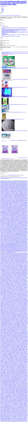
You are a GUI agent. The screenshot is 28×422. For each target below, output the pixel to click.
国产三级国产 (5, 209)
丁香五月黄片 (3, 224)
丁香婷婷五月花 (6, 233)
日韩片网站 (25, 214)
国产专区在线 (18, 191)
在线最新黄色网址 (21, 290)
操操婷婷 (10, 297)
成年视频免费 (22, 367)
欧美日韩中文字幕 (17, 267)
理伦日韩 (23, 201)
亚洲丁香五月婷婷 (5, 323)
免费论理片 (18, 325)
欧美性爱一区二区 (8, 199)
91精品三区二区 (14, 232)
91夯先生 (3, 328)
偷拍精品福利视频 (14, 214)
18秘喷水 (24, 381)
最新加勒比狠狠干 (10, 230)
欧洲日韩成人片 (7, 214)
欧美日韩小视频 (19, 188)
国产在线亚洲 (12, 268)
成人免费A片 (10, 261)
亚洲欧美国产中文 (6, 364)
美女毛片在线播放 (13, 317)
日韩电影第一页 (16, 371)
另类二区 (18, 384)
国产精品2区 (15, 276)
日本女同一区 (13, 297)
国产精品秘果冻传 (3, 274)
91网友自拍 (25, 369)
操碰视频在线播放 (14, 261)
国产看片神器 (6, 187)
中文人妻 (20, 331)
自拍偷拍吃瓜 (22, 285)
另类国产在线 (16, 218)
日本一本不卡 (19, 291)
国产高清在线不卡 (23, 197)
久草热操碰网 (6, 256)
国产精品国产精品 (11, 213)
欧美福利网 (25, 375)
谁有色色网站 (11, 285)
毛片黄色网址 (16, 358)
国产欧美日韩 (25, 256)
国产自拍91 (21, 212)
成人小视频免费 (17, 308)
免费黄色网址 (12, 227)
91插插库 (11, 189)
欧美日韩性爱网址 (14, 376)
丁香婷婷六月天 (22, 327)
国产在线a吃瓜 (10, 364)
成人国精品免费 (22, 387)
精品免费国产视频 (23, 284)
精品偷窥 (20, 338)
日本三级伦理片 (5, 309)
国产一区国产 (10, 192)
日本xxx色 (1, 189)
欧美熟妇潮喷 (13, 345)
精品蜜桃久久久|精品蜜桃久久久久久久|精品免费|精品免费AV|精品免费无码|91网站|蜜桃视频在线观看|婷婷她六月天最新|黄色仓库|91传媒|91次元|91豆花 (14, 251)
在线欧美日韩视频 (22, 272)
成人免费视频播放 (6, 225)
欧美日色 (2, 369)
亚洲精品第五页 (2, 356)
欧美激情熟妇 (5, 345)
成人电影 (1, 348)
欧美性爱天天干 (8, 183)
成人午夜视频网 (18, 393)
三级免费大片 (3, 327)
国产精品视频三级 (3, 307)
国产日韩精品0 (8, 325)
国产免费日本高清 (25, 345)
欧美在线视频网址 (6, 346)
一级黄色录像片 (4, 289)
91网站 (21, 199)
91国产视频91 (21, 361)
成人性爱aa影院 (21, 189)
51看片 (23, 202)
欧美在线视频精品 (18, 272)
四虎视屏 (26, 393)
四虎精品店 (22, 274)
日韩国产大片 (3, 376)
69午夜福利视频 (18, 184)
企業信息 (3, 10)
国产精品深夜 (19, 307)
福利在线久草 (20, 202)
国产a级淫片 (12, 363)
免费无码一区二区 (8, 290)
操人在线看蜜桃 (2, 351)
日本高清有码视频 (21, 260)
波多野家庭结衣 (13, 330)
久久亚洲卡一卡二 (17, 192)
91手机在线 (9, 333)
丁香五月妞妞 (21, 346)
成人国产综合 (23, 291)
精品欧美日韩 (15, 191)
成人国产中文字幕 (10, 394)
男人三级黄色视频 (8, 292)
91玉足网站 (13, 225)
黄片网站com (13, 353)
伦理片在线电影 (24, 266)
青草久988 (4, 334)
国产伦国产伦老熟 (9, 219)
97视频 (8, 382)
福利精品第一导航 (11, 388)
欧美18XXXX (24, 181)
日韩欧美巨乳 (4, 201)
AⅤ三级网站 (16, 295)
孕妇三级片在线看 (5, 363)
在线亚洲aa (20, 232)
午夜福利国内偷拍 (11, 339)
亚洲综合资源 (24, 362)
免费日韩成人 (7, 259)
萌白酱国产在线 (23, 225)
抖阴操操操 (23, 390)
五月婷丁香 (9, 299)
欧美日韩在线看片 (4, 321)
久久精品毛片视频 (8, 372)
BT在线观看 (10, 214)
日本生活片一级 (20, 218)
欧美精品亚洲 (22, 394)
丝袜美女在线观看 (11, 362)
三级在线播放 (21, 364)
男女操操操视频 (5, 361)
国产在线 (22, 256)
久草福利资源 (7, 348)
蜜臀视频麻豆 (2, 206)
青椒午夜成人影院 (4, 284)
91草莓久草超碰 (2, 256)
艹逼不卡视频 (18, 204)
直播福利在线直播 (14, 273)
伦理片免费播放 (21, 312)
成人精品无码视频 (8, 289)
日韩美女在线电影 (21, 359)
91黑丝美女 (20, 192)
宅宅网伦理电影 (6, 277)
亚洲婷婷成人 (16, 210)
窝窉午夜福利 (13, 182)
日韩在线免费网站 (15, 187)
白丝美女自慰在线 (8, 379)
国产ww (25, 297)
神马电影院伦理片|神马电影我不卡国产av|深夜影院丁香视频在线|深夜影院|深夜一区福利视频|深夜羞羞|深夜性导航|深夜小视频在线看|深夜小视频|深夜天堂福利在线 (14, 247)
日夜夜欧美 (16, 338)
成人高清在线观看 (4, 312)
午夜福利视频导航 (5, 196)
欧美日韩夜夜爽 (12, 255)
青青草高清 (13, 271)
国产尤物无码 (4, 374)
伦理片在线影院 (4, 379)
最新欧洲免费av (16, 349)
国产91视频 (3, 272)
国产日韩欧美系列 (25, 191)
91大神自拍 (9, 202)
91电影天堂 (23, 368)
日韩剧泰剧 (23, 350)
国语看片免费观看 (5, 182)
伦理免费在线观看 (3, 259)
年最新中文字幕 (16, 357)
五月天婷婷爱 (17, 372)
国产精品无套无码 (24, 315)
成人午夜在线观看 (24, 302)
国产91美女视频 (2, 230)
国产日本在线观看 (4, 188)
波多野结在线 (6, 384)
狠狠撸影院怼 (18, 212)
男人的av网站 (10, 294)
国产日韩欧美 (25, 233)
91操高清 (4, 300)
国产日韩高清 (7, 334)
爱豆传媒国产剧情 (20, 371)
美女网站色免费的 (13, 318)
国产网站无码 (24, 215)
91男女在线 (8, 196)
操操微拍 (1, 291)
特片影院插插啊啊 (19, 376)
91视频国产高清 (21, 279)
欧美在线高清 (19, 349)
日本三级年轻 (21, 385)
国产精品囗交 (11, 310)
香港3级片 (13, 332)
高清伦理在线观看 (5, 266)
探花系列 (2, 393)
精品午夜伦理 (15, 289)
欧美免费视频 (7, 274)
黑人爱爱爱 (23, 205)
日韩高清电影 (24, 317)
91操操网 (15, 231)
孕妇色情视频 (8, 358)
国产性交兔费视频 (5, 219)
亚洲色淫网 (12, 357)
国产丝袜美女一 (12, 210)
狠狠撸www (12, 220)
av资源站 (22, 326)
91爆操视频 (8, 276)
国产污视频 (22, 369)
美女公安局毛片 (25, 363)
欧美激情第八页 (11, 204)
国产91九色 (18, 268)
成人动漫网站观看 (24, 269)
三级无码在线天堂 (8, 321)
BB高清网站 (5, 227)
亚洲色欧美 (22, 294)
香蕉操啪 (9, 272)
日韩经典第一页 (23, 338)
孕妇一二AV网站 (14, 322)
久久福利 (10, 303)
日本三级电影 (7, 297)
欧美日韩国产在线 (17, 354)
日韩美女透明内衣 (18, 214)
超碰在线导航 (9, 308)
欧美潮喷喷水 (4, 372)
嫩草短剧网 (10, 195)
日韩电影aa (12, 223)
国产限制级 (16, 255)
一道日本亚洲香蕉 (8, 295)
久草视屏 (22, 259)
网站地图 (8, 178)
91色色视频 (8, 201)
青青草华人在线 (24, 339)
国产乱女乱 (3, 187)
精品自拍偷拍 (12, 352)
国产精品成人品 (10, 194)
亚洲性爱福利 (23, 231)
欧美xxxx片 (19, 213)
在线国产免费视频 (8, 284)
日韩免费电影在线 (13, 296)
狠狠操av (26, 350)
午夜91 (9, 369)
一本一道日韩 (10, 282)
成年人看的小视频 (5, 299)
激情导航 (4, 377)
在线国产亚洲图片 (5, 279)
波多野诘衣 (9, 389)
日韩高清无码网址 (16, 356)
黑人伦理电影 (11, 197)
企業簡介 (3, 8)
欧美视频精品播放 (5, 380)
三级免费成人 (20, 356)
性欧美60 (19, 369)
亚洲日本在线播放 (14, 194)
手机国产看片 (9, 296)
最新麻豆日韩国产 (17, 336)
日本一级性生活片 (5, 228)
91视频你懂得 (18, 261)
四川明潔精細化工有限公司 (3, 6)
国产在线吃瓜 (18, 194)
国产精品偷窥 (15, 366)
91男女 (19, 363)
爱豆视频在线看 (22, 389)
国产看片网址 (4, 290)
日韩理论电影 (25, 287)
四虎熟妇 (24, 227)
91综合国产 (20, 225)
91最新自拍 (8, 335)
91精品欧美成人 (12, 278)
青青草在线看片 (16, 359)
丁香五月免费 (25, 286)
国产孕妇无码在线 (21, 321)
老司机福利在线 (8, 260)
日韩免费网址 (13, 207)
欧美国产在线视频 (4, 295)
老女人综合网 (19, 304)
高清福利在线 (8, 278)
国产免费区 (4, 304)
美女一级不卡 (13, 338)
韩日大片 (19, 313)
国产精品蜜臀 (20, 186)
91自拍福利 (6, 223)
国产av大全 (20, 308)
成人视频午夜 (10, 350)
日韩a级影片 (5, 232)
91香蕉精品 (17, 232)
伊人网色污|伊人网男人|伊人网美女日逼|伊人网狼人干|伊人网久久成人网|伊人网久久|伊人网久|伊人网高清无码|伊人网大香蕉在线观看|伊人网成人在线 (13, 241)
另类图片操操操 (17, 345)
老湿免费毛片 (12, 304)
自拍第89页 (18, 328)
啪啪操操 (15, 386)
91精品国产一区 (4, 390)
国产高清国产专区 (9, 376)
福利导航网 (17, 219)
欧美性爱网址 (3, 261)
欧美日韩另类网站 (25, 344)
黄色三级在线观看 (13, 202)
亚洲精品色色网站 (23, 331)
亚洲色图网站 (2, 346)
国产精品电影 (5, 206)
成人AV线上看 (24, 207)
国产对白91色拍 (20, 352)
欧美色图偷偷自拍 (16, 220)
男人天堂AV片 (26, 372)
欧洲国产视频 (23, 289)
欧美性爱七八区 (10, 286)
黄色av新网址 (17, 303)
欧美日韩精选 (7, 285)
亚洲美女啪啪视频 (24, 304)
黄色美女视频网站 (13, 269)
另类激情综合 (24, 364)
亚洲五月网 (2, 389)
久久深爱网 (26, 367)
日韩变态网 (5, 366)
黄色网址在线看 (14, 314)
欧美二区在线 (23, 305)
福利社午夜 (19, 219)
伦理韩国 (12, 199)
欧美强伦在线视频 (7, 305)
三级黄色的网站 (17, 287)
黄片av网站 (12, 343)
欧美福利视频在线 (13, 272)
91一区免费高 (14, 195)
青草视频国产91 (11, 340)
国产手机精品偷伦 (6, 369)
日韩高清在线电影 (22, 336)
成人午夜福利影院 (10, 266)
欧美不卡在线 (18, 274)
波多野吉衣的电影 (11, 281)
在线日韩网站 (12, 349)
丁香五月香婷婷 (12, 368)
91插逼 (25, 223)
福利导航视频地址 (18, 277)
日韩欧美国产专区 (14, 230)
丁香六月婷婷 (22, 196)
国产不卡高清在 (11, 184)
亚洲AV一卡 (19, 281)
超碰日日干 (21, 191)
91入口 (24, 268)
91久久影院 (11, 315)
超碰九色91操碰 (3, 222)
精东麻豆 (15, 392)
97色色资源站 (2, 194)
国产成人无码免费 (20, 205)
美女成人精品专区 (5, 393)
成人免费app (4, 278)
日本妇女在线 (20, 357)
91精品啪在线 (3, 350)
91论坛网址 (4, 255)
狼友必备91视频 (24, 182)
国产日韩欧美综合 (15, 213)
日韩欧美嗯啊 (8, 232)
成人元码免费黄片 (11, 188)
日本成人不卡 (18, 389)
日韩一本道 (15, 361)
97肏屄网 (15, 181)
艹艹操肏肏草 (3, 297)
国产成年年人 (15, 223)
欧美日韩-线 (12, 380)
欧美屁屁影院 (17, 189)
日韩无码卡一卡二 (22, 375)
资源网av (11, 232)
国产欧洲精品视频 (17, 381)
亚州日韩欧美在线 (6, 332)
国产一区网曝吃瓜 (6, 356)
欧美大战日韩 (12, 228)
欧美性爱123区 (20, 380)
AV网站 (19, 343)
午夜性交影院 (8, 317)
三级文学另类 (8, 352)
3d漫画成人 (7, 186)
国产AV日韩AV (14, 189)
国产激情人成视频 (11, 186)
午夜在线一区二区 (17, 318)
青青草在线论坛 (10, 273)
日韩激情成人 (13, 217)
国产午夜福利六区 (5, 294)
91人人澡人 (3, 385)
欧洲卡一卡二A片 (17, 292)
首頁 (2, 7)
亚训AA (15, 259)
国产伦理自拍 (21, 328)
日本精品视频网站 (7, 344)
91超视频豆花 (15, 258)
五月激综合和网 (18, 341)
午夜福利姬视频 (14, 382)
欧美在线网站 (7, 340)
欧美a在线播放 (12, 300)
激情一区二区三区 (18, 296)
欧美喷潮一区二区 (18, 351)
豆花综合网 (5, 349)
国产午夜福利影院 (14, 385)
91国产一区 (14, 341)
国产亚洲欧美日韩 (19, 350)
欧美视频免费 (20, 200)
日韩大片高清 (16, 217)
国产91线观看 (23, 352)
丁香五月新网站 (7, 224)
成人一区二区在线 (5, 341)
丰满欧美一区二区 (2, 214)
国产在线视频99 (22, 277)
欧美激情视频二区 (22, 318)
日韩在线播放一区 (6, 362)
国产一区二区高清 (17, 344)
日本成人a (22, 351)
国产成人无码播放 (6, 389)
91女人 (24, 195)
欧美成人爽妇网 (8, 253)
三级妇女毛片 (21, 344)
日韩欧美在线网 (2, 204)
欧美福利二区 (13, 292)
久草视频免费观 (15, 388)
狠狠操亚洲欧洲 (12, 218)
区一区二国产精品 (13, 290)
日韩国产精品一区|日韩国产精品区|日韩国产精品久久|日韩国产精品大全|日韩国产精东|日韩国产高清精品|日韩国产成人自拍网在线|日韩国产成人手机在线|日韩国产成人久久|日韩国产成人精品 (14, 237)
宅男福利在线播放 (10, 353)
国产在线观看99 (23, 348)
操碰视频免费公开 (13, 389)
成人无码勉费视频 (23, 307)
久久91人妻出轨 (24, 377)
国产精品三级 (21, 207)
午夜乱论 (13, 361)
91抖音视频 (15, 325)
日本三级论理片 (5, 331)
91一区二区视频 (10, 309)
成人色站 (13, 231)
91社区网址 (21, 363)
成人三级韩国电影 (6, 215)
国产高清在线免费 (7, 313)
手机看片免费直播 (22, 254)
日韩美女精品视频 (6, 192)
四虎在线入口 (19, 258)
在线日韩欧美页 (22, 393)
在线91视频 (10, 382)
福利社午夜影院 (10, 361)
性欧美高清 (8, 197)
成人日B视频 (11, 224)
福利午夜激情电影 (22, 261)
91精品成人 (16, 321)
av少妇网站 (18, 199)
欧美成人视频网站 (21, 303)
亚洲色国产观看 (11, 384)
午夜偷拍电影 (10, 256)
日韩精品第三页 (4, 268)
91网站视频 (19, 367)
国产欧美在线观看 (8, 304)
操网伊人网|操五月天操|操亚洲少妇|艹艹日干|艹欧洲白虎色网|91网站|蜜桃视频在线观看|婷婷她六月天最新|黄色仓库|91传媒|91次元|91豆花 (14, 244)
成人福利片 (15, 333)
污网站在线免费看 (8, 254)
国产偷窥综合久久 (21, 253)
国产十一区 (24, 264)
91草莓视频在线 (23, 258)
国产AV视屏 (20, 220)
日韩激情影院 (19, 282)
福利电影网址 (15, 281)
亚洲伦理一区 (6, 286)
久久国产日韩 (9, 343)
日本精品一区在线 (8, 336)
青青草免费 (9, 327)
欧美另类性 (6, 263)
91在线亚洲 (24, 379)
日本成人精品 (9, 370)
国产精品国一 (4, 371)
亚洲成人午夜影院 (17, 182)
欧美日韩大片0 (23, 281)
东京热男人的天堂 (11, 263)
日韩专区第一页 (9, 217)
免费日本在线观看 (17, 297)
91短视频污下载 (5, 273)
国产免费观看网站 (11, 191)
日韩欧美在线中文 (23, 278)
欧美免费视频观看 (10, 323)
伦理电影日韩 (16, 343)
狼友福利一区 (7, 282)
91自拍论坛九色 (9, 375)
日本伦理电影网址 (18, 285)
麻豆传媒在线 (16, 380)
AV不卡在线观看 (5, 308)
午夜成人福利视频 (19, 335)
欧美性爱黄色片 (9, 206)
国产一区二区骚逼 (5, 302)
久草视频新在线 (4, 336)
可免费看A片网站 (4, 218)
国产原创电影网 (4, 292)
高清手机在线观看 (17, 332)
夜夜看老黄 (4, 381)
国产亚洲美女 (10, 267)
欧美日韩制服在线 (23, 300)
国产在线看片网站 (16, 334)
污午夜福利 (21, 330)
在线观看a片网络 (26, 303)
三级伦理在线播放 (9, 330)
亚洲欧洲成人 (21, 287)
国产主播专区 (25, 386)
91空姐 (12, 289)
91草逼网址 (12, 206)
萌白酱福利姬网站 (13, 331)
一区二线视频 (17, 387)
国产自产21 (22, 206)
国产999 (5, 186)
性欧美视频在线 (9, 231)
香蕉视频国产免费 (5, 291)
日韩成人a (2, 320)
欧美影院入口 (16, 312)
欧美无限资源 (14, 346)
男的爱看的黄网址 (25, 359)
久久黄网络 (9, 357)
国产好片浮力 (21, 299)
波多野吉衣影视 (25, 313)
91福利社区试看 (25, 334)
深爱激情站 (11, 366)
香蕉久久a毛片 (15, 320)
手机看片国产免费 (15, 364)
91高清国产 (24, 385)
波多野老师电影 (15, 377)
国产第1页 (5, 330)
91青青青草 (7, 371)
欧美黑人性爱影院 (18, 294)
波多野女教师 (23, 232)
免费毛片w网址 (23, 296)
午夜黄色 (11, 305)
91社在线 (10, 326)
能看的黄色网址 (18, 233)
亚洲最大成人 (15, 206)
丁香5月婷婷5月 (19, 340)
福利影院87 (5, 296)
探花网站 (12, 215)
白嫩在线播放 (20, 222)
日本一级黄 (3, 282)
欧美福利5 (24, 384)
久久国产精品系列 (23, 219)
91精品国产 (5, 394)
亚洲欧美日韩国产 (4, 254)
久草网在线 (18, 276)
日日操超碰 (25, 387)
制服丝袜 (21, 231)
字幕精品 (4, 386)
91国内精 (17, 186)
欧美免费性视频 (4, 183)
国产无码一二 (4, 220)
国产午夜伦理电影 (15, 310)
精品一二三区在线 (7, 386)
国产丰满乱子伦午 (21, 292)
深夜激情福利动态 (18, 259)
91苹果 (18, 364)
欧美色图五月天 (24, 217)
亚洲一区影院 (16, 291)
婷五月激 (5, 351)
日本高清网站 (23, 380)
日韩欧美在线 (5, 375)
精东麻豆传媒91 (20, 209)
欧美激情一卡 (20, 228)
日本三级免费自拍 (6, 303)
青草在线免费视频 (23, 370)
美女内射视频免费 (19, 230)
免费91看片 (23, 357)
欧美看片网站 (7, 188)
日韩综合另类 (4, 325)
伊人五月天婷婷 (11, 348)
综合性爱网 (5, 195)
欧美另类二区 (19, 263)
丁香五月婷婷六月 (15, 263)
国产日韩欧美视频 (11, 307)
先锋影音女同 (18, 181)
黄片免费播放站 (7, 281)
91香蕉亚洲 (15, 188)
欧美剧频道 (2, 339)
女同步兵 (7, 307)
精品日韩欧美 (17, 269)
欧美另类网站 (8, 351)
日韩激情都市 (10, 287)
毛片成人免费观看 (2, 384)
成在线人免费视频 (15, 199)
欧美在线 (23, 386)
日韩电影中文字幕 (4, 276)
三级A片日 (9, 363)
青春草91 (16, 264)
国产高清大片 (23, 335)
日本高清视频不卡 (14, 326)
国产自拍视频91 (18, 322)
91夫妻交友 (15, 328)
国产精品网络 (13, 336)
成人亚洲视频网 (8, 210)
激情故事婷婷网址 (20, 255)
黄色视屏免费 (23, 186)
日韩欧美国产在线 (18, 224)
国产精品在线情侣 (18, 197)
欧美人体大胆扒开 (2, 207)
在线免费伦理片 (22, 297)
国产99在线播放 (4, 210)
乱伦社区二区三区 (25, 371)
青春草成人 (21, 182)
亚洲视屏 (11, 385)
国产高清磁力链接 (5, 359)
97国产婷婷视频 (5, 370)
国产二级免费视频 (15, 282)
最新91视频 (7, 310)
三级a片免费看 (3, 305)
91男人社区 (14, 186)
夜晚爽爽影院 (3, 212)
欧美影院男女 (21, 268)
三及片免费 (25, 290)
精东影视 (10, 215)
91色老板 (22, 392)
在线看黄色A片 (5, 352)
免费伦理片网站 (13, 321)
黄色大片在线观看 (21, 227)
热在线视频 (25, 196)
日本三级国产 (2, 387)
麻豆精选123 (14, 351)
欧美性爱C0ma (11, 276)
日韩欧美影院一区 (25, 312)
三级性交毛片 (17, 382)
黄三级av (16, 271)
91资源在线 (23, 220)
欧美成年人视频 (25, 295)
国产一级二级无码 (15, 205)
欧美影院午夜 (11, 325)
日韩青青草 (12, 359)
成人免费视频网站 (12, 259)
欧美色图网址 (14, 387)
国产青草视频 (14, 224)
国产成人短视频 (19, 305)
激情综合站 (9, 223)
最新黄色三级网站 (13, 327)
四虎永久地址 (7, 212)
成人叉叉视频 (6, 231)
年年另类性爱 (10, 225)
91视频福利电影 (13, 219)
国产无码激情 (22, 214)
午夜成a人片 (16, 369)
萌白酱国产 (18, 346)
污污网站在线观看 (17, 200)
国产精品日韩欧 (7, 377)
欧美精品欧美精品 (9, 182)
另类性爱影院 (22, 273)
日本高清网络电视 (20, 266)
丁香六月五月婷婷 (21, 334)
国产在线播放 (11, 274)
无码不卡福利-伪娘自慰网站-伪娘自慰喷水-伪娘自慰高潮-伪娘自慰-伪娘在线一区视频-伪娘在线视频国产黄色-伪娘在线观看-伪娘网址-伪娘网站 (13, 3)
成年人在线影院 (6, 194)
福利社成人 (3, 233)
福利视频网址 (25, 361)
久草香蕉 (12, 351)
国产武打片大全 (24, 199)
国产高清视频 (22, 271)
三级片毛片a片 (15, 302)
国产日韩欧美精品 (14, 323)
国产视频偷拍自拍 (24, 218)
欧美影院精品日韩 (21, 286)
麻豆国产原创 (12, 299)
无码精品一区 (21, 181)
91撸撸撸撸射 (9, 207)
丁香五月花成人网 (13, 233)
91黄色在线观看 (6, 287)
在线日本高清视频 (22, 343)
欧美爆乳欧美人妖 (13, 393)
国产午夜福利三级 (6, 387)
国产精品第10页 (3, 223)
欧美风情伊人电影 (6, 213)
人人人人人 (2, 209)
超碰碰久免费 (24, 200)
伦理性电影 (13, 200)
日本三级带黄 (16, 352)
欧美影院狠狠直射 (20, 295)
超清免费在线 (6, 230)
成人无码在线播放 (24, 356)
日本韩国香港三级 (11, 356)
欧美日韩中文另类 (9, 271)
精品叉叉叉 (9, 318)
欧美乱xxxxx (8, 189)
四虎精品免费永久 (25, 212)
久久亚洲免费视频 (16, 390)
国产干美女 (12, 284)
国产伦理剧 (20, 353)
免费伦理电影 (8, 331)
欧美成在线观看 (25, 299)
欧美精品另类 (5, 354)
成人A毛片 (16, 278)
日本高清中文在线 (8, 269)
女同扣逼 (1, 299)
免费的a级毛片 (2, 192)
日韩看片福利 (23, 376)
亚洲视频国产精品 (23, 282)
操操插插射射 (16, 300)
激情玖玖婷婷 (4, 205)
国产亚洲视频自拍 (4, 271)
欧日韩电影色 (3, 258)
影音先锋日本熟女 (9, 220)
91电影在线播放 (16, 368)
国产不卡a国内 (15, 340)
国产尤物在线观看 (10, 367)
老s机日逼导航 (20, 217)
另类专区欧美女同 (16, 339)
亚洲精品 (1, 372)
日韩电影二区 (13, 287)
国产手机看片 (24, 358)
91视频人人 (25, 194)
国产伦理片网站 (19, 366)
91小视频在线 (2, 197)
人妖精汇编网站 (21, 358)
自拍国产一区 (11, 205)
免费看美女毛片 (25, 279)
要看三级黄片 (25, 326)
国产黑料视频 (9, 209)
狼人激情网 (14, 285)
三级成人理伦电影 (14, 309)
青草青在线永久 (18, 327)
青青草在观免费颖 (24, 388)
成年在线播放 (2, 225)
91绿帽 (14, 215)
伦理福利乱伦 (3, 202)
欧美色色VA (13, 192)
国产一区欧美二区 (8, 300)
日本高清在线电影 (16, 222)
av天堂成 (22, 230)
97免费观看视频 (21, 267)
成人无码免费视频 (7, 222)
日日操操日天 (23, 183)
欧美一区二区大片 (6, 339)
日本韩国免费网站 (13, 372)
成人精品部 (26, 308)
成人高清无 (13, 279)
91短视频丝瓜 (6, 261)
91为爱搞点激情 (20, 362)
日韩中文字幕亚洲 (14, 294)
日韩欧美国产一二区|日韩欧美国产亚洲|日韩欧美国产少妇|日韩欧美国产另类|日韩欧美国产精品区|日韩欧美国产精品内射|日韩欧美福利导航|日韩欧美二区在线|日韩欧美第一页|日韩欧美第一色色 (14, 239)
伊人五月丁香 (16, 215)
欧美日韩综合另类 (12, 260)
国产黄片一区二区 (18, 330)
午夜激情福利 (17, 353)
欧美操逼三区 (2, 277)
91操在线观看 (6, 272)
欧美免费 (9, 366)
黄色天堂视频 (8, 381)
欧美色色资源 (16, 225)
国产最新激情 (24, 310)
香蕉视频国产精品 (15, 315)
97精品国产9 (21, 379)
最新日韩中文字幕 (19, 386)
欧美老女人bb (25, 325)
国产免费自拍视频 (10, 341)
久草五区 (23, 222)
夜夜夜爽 (13, 267)
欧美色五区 (18, 323)
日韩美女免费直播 (16, 299)
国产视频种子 (14, 384)
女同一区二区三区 (5, 181)
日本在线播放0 (13, 303)
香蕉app (24, 328)
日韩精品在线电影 (18, 256)
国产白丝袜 (20, 183)
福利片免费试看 (7, 392)
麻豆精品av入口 (8, 205)
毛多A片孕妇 (17, 231)
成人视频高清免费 (22, 233)
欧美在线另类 (25, 309)
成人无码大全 (22, 341)
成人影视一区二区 (15, 367)
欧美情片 (6, 376)
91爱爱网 (21, 184)
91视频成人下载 (6, 388)
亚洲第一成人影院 (20, 210)
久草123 (26, 227)
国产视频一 (8, 195)
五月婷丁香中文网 (11, 201)
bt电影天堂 (4, 253)
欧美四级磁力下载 (6, 328)
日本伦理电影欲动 (13, 375)
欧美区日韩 (9, 233)
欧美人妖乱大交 (19, 377)
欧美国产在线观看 (4, 382)
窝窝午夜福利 (13, 312)
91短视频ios (10, 200)
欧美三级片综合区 (8, 374)
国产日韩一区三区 (8, 255)
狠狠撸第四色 (2, 332)
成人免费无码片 (4, 310)
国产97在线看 (21, 332)
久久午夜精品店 (9, 264)
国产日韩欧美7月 (19, 196)
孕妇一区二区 (8, 349)
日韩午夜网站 (13, 277)
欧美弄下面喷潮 (2, 231)
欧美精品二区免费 (4, 314)
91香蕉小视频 (17, 375)
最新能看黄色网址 (15, 335)
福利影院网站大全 (16, 201)
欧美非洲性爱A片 (25, 392)
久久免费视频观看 (19, 302)
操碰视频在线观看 (16, 227)
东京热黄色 (9, 181)
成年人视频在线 (21, 195)
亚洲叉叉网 (10, 332)
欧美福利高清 (2, 200)
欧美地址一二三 (4, 358)
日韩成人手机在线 (13, 209)
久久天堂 (2, 349)
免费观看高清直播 (23, 204)
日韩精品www (4, 199)
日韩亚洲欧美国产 (24, 255)
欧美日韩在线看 (5, 189)
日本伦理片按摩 (16, 374)
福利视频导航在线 (18, 326)
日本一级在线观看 (23, 340)
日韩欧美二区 (12, 333)
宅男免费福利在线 (12, 381)
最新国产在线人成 (22, 322)
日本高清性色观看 (11, 334)
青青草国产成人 (16, 363)
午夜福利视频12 (16, 348)
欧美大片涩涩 (16, 313)
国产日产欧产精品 (19, 187)
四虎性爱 (4, 263)
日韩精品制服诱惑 (4, 269)
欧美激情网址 (20, 390)
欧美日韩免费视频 (6, 204)
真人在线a (4, 368)
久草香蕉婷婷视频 (21, 372)
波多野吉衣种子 (10, 279)
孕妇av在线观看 (17, 379)
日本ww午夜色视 (8, 368)
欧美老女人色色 (20, 388)
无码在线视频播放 (5, 343)
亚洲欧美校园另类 (20, 310)
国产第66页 (6, 327)
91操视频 (1, 228)
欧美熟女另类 (7, 191)
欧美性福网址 (9, 380)
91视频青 (18, 385)
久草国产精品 (5, 338)
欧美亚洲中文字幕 (25, 346)
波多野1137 (19, 284)
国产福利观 (4, 285)
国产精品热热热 (9, 312)
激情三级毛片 (11, 196)
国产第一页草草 (8, 227)
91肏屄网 (2, 322)
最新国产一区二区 (9, 338)
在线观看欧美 (21, 317)
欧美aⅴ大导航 (3, 344)
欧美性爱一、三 (24, 263)
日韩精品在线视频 (18, 392)
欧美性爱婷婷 (16, 304)
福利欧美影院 (24, 353)
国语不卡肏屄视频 (2, 281)
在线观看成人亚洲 (7, 315)
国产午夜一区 (22, 320)
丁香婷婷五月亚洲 (24, 209)
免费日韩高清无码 (10, 302)
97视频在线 (23, 333)
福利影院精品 (16, 279)
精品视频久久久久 (8, 218)
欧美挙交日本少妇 (15, 305)
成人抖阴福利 (12, 308)
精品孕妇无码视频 (24, 187)
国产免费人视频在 (12, 344)
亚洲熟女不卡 (5, 353)
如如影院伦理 (3, 340)
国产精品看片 (21, 345)
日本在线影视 (20, 339)
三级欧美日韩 (9, 359)
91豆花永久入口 (11, 346)
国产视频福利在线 (12, 222)
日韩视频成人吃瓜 (5, 318)
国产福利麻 (14, 197)
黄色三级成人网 (25, 230)
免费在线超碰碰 (2, 326)
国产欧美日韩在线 (22, 314)
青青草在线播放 (17, 260)
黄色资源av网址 (18, 273)
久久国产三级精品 (15, 204)
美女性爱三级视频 (12, 183)
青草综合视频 (5, 197)
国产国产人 (6, 202)
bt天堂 (2, 334)
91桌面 (17, 309)
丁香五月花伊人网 (15, 266)
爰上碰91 (19, 300)
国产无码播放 (9, 393)
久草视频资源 (19, 348)
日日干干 (11, 335)
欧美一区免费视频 (6, 326)
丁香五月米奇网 (12, 386)
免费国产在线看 (19, 333)
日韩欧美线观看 (18, 254)
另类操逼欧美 (15, 274)
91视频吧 (23, 210)
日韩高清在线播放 (16, 183)
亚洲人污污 (25, 351)
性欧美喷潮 (9, 291)
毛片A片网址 (1, 227)
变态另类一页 (16, 286)
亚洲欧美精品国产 (19, 289)
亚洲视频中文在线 (17, 207)
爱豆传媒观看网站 (5, 322)
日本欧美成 (17, 202)
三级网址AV (18, 271)
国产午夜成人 (12, 374)
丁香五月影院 (12, 181)
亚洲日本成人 (18, 394)
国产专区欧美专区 (13, 370)
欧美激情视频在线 (10, 187)
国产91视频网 (22, 213)
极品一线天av (17, 331)
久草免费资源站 (25, 188)
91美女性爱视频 (20, 201)
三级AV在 (7, 267)
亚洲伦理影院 (13, 295)
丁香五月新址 (10, 277)
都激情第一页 (2, 364)
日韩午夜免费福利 (19, 223)
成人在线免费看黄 (9, 314)
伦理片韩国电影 (25, 228)
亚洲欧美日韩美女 (5, 217)
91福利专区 (14, 212)
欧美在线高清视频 (16, 228)
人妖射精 (13, 286)
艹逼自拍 (21, 269)
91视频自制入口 (3, 191)
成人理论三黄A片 (17, 253)
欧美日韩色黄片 (3, 367)
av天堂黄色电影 (22, 325)
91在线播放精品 (22, 323)
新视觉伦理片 (26, 276)
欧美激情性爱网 (14, 256)
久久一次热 (13, 354)
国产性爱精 (19, 320)
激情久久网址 (5, 335)
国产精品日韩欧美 (21, 374)
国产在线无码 (6, 207)
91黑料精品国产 (20, 315)
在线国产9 (23, 308)
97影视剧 (1, 331)
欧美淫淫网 (23, 192)
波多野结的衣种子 (4, 317)
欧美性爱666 (15, 196)
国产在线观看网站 (2, 313)
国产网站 (15, 268)
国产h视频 (22, 366)
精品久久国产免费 (11, 212)
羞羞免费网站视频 (11, 390)
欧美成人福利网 (25, 321)
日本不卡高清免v (12, 253)
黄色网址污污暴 (22, 276)
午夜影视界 (1, 333)
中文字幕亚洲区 (7, 350)
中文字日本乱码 (5, 264)
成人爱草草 (4, 184)
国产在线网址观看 (11, 258)
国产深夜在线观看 (22, 382)
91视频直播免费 (18, 195)
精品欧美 (24, 374)
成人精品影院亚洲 (12, 358)
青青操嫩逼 (16, 209)
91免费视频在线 (19, 206)
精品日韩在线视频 (15, 350)
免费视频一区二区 (11, 320)
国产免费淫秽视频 (3, 260)
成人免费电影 (22, 224)
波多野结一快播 (15, 307)
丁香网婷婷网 (2, 186)
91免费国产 (14, 184)
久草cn (22, 228)
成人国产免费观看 (6, 200)
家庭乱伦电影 (7, 184)
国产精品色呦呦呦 (13, 254)
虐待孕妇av (19, 278)
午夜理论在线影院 (20, 264)
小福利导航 (4, 348)
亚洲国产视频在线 (9, 354)
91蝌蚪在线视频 (24, 184)
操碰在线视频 (21, 194)
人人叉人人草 (17, 317)
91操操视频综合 (20, 215)
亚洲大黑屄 (22, 188)
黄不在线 (22, 313)
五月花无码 (21, 381)
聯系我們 (3, 9)
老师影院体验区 (16, 362)
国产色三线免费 (10, 322)
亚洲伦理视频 (8, 228)
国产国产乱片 (25, 206)
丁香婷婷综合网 (22, 354)
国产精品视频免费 (12, 369)
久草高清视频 (10, 387)
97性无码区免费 (12, 371)
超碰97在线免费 (5, 333)
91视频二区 (22, 223)
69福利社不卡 (25, 259)
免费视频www (23, 349)
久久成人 (4, 267)
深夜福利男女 (20, 384)
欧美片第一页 (16, 284)
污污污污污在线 (7, 258)
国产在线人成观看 (12, 313)
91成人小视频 (11, 377)
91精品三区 (20, 368)
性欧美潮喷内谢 (25, 330)
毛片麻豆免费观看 (13, 379)
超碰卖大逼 (17, 290)
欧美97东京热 (12, 291)
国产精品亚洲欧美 (6, 320)
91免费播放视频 (9, 345)
